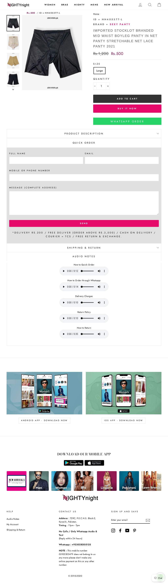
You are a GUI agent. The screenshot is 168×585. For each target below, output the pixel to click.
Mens (94, 4)
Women (49, 4)
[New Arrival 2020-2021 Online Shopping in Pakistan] (16, 490)
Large (99, 71)
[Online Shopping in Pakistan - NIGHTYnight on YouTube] (127, 531)
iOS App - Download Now (123, 420)
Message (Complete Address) (33, 187)
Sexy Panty (120, 24)
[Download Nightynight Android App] (74, 465)
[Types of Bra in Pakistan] (83, 490)
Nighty (79, 4)
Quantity (101, 79)
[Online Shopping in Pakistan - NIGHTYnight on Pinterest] (134, 531)
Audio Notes (13, 519)
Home (96, 14)
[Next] (13, 88)
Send (84, 223)
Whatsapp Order (127, 121)
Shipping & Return (84, 247)
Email (89, 153)
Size (97, 63)
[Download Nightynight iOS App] (94, 465)
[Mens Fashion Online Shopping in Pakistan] (39, 490)
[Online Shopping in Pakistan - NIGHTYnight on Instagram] (113, 531)
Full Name (17, 153)
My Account (12, 524)
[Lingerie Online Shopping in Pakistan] (107, 490)
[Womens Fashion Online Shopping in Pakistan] (61, 490)
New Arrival (114, 4)
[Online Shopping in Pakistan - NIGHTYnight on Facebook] (120, 531)
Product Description (84, 133)
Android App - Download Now (44, 420)
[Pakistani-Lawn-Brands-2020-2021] (151, 490)
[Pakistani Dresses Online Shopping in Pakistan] (129, 490)
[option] (52, 52)
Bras (64, 4)
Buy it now (127, 108)
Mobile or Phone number (29, 170)
